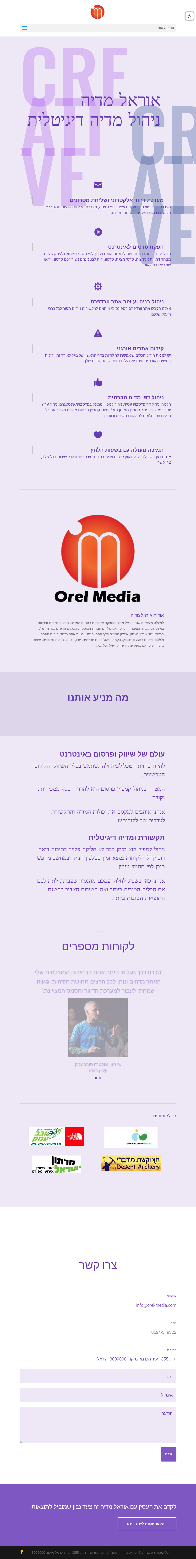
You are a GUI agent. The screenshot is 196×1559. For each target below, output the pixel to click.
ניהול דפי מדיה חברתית (136, 397)
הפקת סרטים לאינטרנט (136, 247)
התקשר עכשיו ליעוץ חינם (147, 1524)
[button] (189, 16)
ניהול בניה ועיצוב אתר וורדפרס (127, 302)
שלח (168, 1454)
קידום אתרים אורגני (140, 348)
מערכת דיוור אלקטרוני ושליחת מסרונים (117, 200)
